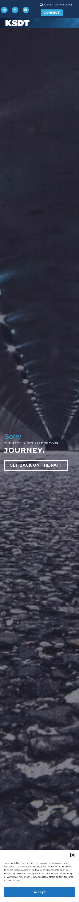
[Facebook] (26, 10)
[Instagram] (15, 10)
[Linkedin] (4, 10)
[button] (73, 855)
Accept (40, 892)
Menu (72, 23)
